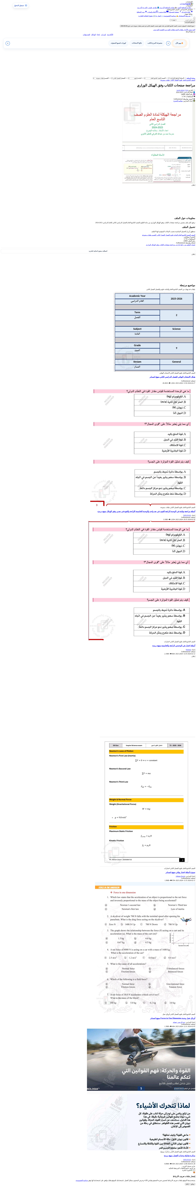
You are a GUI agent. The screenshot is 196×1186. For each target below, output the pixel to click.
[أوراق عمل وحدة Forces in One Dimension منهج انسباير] (145, 1012)
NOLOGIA (187, 515)
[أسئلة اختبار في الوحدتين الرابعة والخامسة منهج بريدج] (142, 640)
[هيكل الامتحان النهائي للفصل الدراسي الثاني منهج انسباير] (154, 371)
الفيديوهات (86, 34)
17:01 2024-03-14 (182, 90)
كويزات (103, 34)
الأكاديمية (110, 34)
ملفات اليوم (179, 30)
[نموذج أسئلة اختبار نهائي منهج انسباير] (147, 866)
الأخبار (185, 30)
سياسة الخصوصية (82, 1180)
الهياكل (93, 34)
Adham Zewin (180, 876)
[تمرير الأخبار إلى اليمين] (168, 43)
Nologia (188, 650)
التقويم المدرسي (158, 30)
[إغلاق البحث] (170, 20)
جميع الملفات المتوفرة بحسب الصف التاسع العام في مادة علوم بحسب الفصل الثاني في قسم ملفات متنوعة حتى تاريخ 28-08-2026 (157, 26)
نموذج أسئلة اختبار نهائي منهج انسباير (180, 872)
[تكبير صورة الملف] (158, 183)
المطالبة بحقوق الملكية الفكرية (98, 251)
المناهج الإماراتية (189, 22)
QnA (98, 34)
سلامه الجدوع (178, 101)
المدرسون (191, 30)
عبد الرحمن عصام (179, 1022)
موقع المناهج (191, 78)
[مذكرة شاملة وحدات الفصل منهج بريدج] (141, 1150)
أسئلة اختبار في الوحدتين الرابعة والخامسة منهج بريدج (173, 646)
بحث (174, 20)
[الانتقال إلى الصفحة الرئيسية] (189, 4)
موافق (192, 1184)
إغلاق (187, 1184)
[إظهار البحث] (194, 18)
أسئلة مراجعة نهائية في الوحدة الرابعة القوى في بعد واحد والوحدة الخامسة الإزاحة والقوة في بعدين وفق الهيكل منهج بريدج (146, 511)
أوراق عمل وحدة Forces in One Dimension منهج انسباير (172, 1018)
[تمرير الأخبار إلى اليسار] (8, 43)
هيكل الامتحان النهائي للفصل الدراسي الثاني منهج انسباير (172, 377)
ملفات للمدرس (169, 30)
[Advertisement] (134, 63)
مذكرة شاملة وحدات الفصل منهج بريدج (179, 1156)
